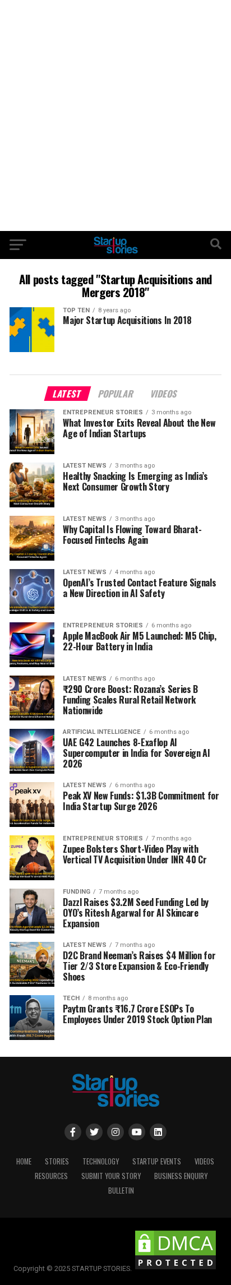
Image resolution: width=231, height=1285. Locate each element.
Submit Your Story (111, 1176)
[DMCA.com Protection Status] (175, 1268)
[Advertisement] (115, 115)
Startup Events (156, 1161)
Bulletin (121, 1190)
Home (23, 1161)
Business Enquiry (180, 1176)
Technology (100, 1161)
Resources (51, 1176)
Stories (57, 1161)
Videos (204, 1161)
